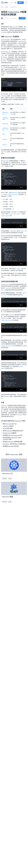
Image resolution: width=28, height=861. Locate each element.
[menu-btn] (26, 3)
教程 (7, 7)
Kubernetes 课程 (15, 454)
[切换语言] (15, 2)
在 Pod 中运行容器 (7, 428)
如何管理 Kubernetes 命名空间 (11, 446)
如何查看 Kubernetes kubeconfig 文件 (12, 435)
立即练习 (23, 18)
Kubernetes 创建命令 (8, 426)
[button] (15, 2)
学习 (2, 7)
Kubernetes (13, 7)
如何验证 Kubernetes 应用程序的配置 (12, 441)
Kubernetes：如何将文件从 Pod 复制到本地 (14, 444)
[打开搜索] (11, 2)
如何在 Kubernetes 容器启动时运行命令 (13, 431)
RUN (21, 89)
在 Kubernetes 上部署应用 (9, 433)
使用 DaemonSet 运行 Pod (10, 424)
